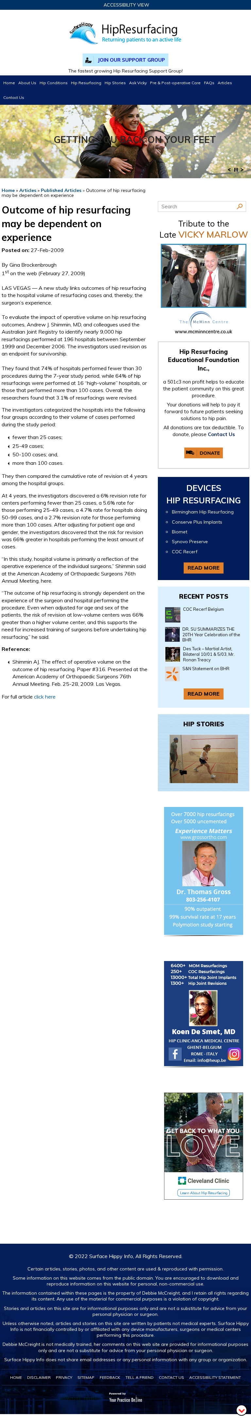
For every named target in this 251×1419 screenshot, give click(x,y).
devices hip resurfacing (203, 494)
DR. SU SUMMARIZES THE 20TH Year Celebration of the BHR (211, 634)
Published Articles (61, 190)
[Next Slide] (242, 172)
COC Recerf (184, 551)
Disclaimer (39, 1377)
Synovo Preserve (190, 541)
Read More (204, 567)
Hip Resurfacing (86, 82)
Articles (225, 82)
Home (9, 82)
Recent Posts (203, 596)
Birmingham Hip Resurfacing (203, 512)
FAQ (209, 82)
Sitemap (85, 1377)
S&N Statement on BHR (205, 668)
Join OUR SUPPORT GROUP (131, 60)
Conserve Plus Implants (197, 522)
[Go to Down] (241, 1409)
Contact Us (13, 97)
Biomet (179, 531)
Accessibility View (126, 5)
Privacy (64, 1377)
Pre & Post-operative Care (175, 82)
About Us (27, 82)
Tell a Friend (140, 1377)
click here (45, 696)
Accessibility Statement (215, 1377)
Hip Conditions (54, 82)
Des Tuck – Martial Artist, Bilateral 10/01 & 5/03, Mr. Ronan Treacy (209, 654)
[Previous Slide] (229, 172)
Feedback (110, 1377)
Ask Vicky (138, 82)
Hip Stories (115, 82)
